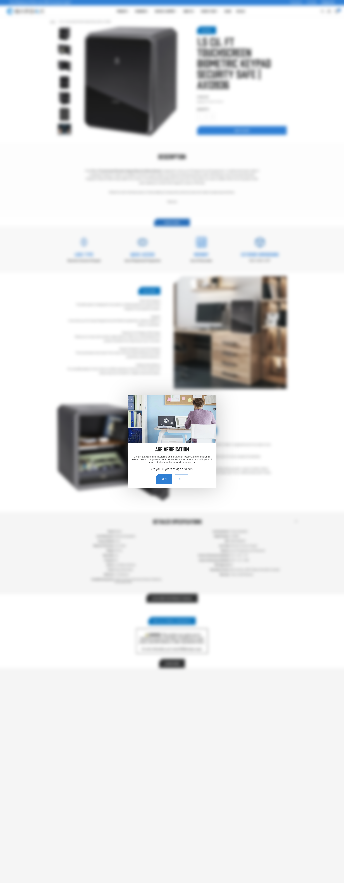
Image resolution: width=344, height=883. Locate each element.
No (180, 479)
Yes (164, 479)
